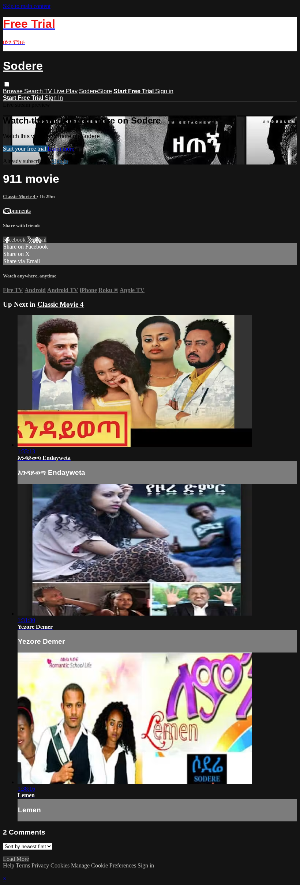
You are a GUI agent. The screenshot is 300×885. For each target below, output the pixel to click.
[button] (6, 84)
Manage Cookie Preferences (104, 865)
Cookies (60, 865)
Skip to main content (26, 6)
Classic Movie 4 (20, 196)
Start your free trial (25, 148)
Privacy (40, 865)
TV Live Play (61, 91)
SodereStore (95, 91)
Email (39, 240)
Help (9, 865)
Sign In (54, 98)
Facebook (15, 240)
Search (34, 91)
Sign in (164, 91)
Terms (23, 865)
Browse (13, 91)
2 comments (17, 211)
